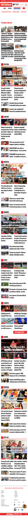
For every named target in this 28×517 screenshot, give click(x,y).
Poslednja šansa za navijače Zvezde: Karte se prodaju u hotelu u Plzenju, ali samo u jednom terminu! (7, 275)
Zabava (16, 494)
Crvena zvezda (4, 268)
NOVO (5, 8)
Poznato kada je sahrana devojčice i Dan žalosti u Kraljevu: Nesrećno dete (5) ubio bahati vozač (20, 239)
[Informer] (20, 5)
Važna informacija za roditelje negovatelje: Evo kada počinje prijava (14, 174)
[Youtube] (16, 505)
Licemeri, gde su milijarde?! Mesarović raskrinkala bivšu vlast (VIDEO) (18, 110)
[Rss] (20, 505)
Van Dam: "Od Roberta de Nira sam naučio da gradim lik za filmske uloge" (14, 349)
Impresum (3, 504)
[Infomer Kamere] (16, 5)
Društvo (14, 169)
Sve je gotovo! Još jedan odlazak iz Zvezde (17, 297)
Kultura (16, 358)
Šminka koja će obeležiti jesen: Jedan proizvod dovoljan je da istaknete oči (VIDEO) (20, 414)
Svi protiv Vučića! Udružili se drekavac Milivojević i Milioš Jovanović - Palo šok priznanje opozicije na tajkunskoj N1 (6, 94)
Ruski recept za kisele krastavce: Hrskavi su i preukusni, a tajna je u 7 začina (17, 425)
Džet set (16, 496)
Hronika (14, 219)
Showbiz (14, 344)
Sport (16, 491)
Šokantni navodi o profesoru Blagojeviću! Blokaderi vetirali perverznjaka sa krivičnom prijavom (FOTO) (20, 94)
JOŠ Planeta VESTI (19, 332)
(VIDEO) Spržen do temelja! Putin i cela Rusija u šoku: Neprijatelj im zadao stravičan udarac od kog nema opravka (7, 315)
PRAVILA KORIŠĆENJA (5, 505)
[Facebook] (16, 502)
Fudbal (16, 268)
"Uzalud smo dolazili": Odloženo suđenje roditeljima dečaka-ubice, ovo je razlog (17, 254)
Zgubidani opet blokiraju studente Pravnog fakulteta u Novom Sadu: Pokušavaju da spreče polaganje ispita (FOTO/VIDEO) (20, 37)
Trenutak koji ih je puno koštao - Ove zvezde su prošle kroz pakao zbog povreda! (17, 479)
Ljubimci (3, 408)
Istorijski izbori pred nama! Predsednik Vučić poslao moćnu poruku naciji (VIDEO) (17, 104)
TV (1, 494)
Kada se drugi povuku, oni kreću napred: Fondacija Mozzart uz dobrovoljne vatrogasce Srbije (20, 190)
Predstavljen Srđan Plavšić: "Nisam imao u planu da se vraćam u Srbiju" (20, 274)
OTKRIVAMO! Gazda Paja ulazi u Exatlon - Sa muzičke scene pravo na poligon (17, 156)
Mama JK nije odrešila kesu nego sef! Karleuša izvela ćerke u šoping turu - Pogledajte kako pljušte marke (14, 449)
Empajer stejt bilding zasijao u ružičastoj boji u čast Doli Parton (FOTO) (17, 381)
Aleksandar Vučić (6, 12)
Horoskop (23, 12)
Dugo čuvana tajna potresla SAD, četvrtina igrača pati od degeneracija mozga (17, 285)
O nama (2, 501)
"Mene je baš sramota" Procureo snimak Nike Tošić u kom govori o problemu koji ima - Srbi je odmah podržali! (18, 473)
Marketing (3, 500)
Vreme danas (16, 12)
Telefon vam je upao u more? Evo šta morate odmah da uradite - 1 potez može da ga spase (17, 431)
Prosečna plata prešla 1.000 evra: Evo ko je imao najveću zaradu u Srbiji (6, 189)
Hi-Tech (14, 394)
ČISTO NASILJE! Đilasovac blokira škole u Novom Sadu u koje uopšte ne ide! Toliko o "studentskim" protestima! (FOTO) (7, 54)
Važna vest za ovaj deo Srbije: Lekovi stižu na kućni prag (16, 200)
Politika (9, 8)
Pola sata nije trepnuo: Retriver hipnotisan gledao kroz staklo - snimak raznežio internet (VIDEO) (7, 415)
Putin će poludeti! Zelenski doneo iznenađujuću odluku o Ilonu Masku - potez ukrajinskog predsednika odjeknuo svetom (20, 327)
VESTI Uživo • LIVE (18, 514)
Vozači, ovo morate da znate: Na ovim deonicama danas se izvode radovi (17, 206)
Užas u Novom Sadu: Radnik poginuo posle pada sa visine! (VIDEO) (16, 248)
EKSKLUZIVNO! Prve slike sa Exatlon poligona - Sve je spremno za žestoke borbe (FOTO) (18, 149)
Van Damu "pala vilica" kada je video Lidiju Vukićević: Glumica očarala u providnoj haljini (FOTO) (20, 365)
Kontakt (2, 502)
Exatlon (3, 124)
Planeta (3, 310)
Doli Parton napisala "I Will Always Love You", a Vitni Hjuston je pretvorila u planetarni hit (17, 375)
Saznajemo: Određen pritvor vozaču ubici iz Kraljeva (6, 238)
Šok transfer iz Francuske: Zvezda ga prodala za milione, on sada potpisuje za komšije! (18, 291)
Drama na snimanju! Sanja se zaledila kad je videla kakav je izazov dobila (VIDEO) (20, 131)
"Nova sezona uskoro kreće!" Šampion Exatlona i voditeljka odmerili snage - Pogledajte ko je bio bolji (17, 143)
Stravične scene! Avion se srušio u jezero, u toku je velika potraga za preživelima (7, 327)
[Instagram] (25, 502)
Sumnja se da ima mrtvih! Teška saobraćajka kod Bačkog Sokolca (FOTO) (14, 224)
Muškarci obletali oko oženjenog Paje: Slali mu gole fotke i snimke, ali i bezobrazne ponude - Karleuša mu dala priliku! (7, 133)
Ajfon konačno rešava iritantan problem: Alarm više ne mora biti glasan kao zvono (14, 399)
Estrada (14, 444)
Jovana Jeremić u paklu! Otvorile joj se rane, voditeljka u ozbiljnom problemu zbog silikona (7, 465)
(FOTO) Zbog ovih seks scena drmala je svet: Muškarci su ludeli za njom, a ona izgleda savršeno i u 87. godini (6, 365)
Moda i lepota (17, 408)
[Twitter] (20, 502)
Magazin (16, 495)
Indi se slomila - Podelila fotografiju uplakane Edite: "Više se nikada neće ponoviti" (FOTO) (20, 465)
